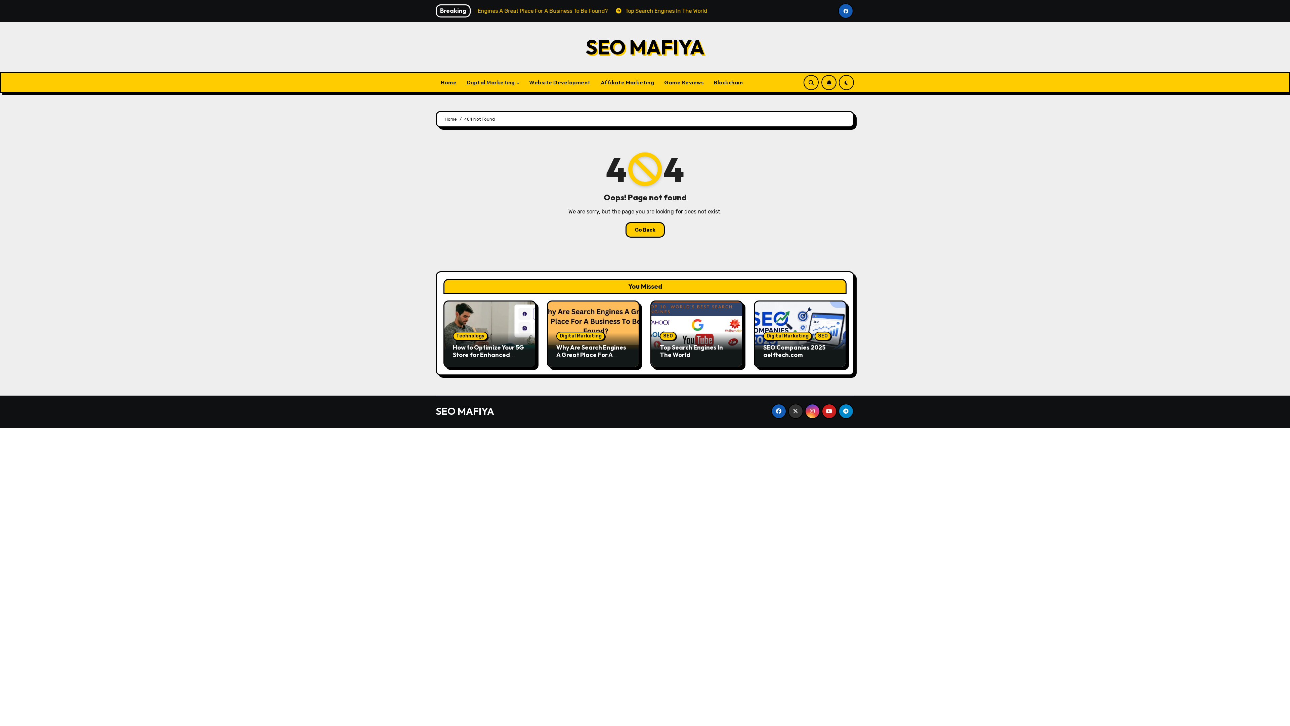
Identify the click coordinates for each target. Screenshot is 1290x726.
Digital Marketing (491, 82)
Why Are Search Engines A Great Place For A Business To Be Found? (591, 355)
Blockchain (728, 82)
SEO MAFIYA (645, 47)
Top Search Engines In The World (691, 351)
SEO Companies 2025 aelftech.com (794, 351)
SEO (668, 336)
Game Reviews (684, 82)
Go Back (645, 230)
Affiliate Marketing (627, 82)
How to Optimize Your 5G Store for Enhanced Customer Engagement (488, 355)
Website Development (560, 82)
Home (449, 82)
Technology (470, 336)
